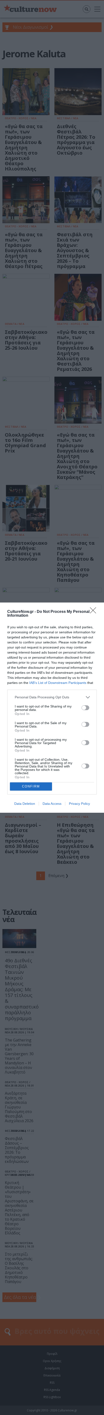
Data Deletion (24, 804)
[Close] (94, 611)
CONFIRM (31, 786)
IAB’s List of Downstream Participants (57, 683)
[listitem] (52, 697)
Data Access (52, 804)
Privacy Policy (79, 804)
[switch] (85, 707)
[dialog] (52, 708)
